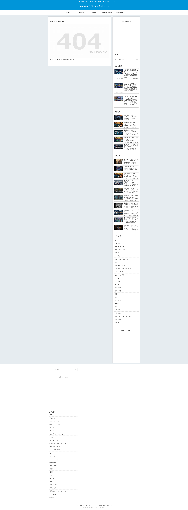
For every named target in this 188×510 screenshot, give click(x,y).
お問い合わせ (109, 505)
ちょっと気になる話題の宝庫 (98, 505)
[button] (137, 60)
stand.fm (88, 505)
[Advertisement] (126, 38)
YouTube (82, 505)
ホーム (77, 505)
